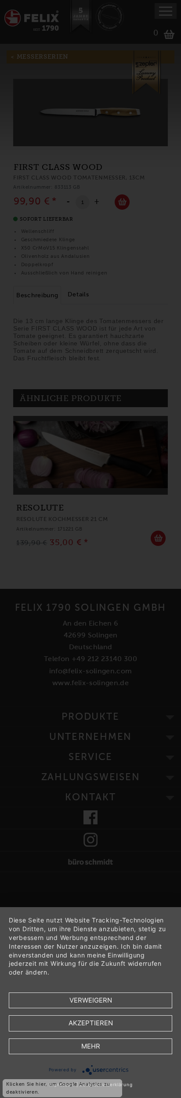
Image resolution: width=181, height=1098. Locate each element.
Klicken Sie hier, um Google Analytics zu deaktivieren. (58, 1087)
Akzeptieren (91, 1023)
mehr (90, 1046)
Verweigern (90, 1000)
